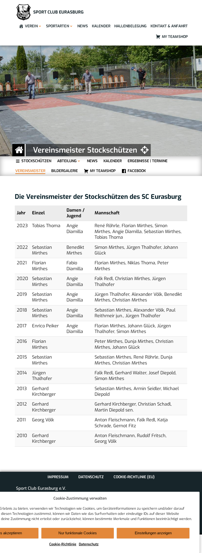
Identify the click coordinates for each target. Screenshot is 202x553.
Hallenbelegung (130, 26)
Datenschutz (89, 544)
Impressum (58, 476)
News (82, 26)
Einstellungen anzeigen (153, 533)
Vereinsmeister (30, 171)
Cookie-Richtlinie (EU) (134, 476)
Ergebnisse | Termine (148, 161)
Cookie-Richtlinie (62, 544)
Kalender (101, 26)
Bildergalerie (64, 171)
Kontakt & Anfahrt (169, 26)
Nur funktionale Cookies (77, 533)
